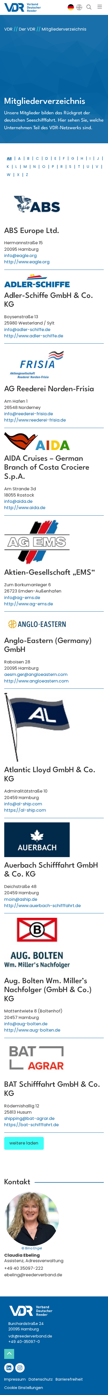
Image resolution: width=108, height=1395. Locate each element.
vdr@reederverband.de (30, 1336)
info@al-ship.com (23, 804)
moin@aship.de (20, 899)
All (9, 158)
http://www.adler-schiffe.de (33, 336)
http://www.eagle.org (27, 262)
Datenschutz (41, 1379)
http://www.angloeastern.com (36, 681)
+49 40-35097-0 (24, 1341)
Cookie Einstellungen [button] (23, 1387)
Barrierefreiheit (69, 1379)
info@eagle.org (20, 256)
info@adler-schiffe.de (27, 330)
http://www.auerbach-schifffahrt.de (42, 906)
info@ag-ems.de (22, 598)
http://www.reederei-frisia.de (35, 420)
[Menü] (100, 7)
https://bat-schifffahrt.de (31, 1125)
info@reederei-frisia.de (28, 414)
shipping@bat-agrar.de (29, 1118)
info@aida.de (18, 501)
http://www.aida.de (24, 508)
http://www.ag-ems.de (28, 604)
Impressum (15, 1379)
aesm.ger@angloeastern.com (36, 674)
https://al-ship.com (25, 810)
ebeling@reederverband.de (33, 1275)
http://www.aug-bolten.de (32, 1030)
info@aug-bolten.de (25, 1024)
